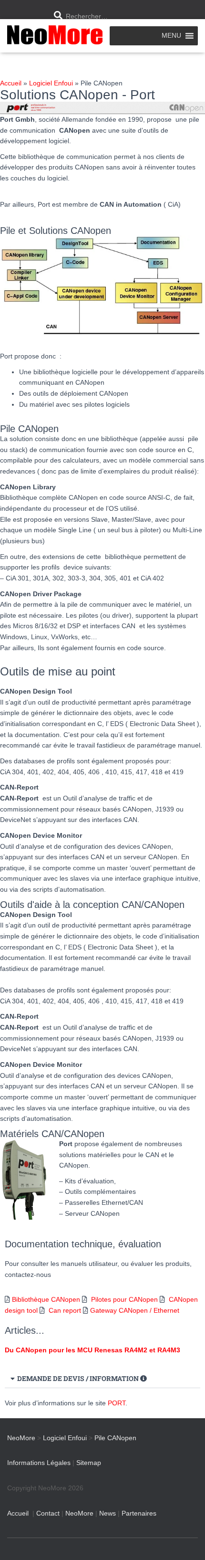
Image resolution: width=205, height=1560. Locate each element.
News (107, 1513)
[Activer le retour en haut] (186, 1541)
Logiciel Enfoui (51, 83)
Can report (65, 1310)
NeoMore (79, 1513)
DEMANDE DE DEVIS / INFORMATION (78, 1378)
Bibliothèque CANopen (46, 1299)
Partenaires (139, 1513)
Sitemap (88, 1462)
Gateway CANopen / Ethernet (134, 1310)
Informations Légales (39, 1462)
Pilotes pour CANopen (124, 1299)
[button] (102, 1379)
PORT (116, 1403)
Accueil (10, 83)
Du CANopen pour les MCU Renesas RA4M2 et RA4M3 (92, 1350)
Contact (48, 1513)
